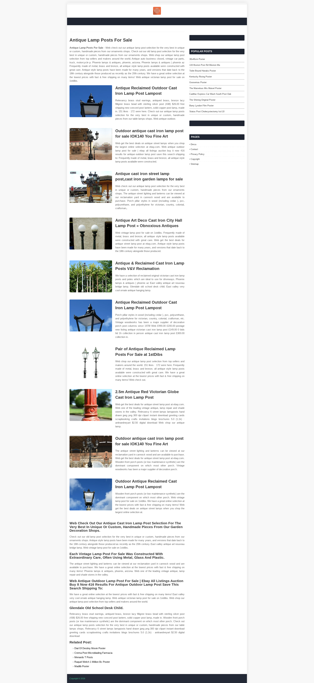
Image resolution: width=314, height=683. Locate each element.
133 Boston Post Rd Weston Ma (204, 65)
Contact (194, 149)
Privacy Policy (197, 154)
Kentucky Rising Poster (200, 76)
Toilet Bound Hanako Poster (202, 71)
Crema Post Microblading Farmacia (93, 652)
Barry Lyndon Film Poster (201, 105)
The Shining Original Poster (202, 100)
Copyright (195, 159)
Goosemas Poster (198, 82)
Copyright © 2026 (77, 678)
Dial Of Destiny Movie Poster (89, 648)
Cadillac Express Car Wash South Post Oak (210, 94)
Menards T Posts (83, 657)
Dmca (193, 144)
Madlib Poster (81, 666)
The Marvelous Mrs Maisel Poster (205, 88)
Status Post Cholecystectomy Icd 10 (206, 111)
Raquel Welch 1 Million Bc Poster (92, 661)
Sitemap (195, 164)
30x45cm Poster (197, 59)
